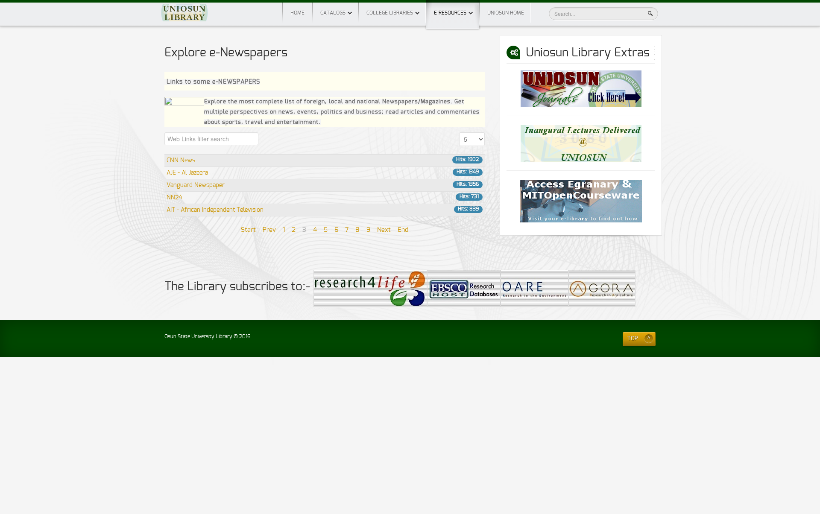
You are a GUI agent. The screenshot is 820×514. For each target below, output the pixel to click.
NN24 (174, 198)
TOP (632, 339)
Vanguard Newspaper (196, 185)
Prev (269, 230)
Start (248, 230)
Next (384, 230)
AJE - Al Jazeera (187, 173)
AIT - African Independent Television (215, 210)
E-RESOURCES (450, 12)
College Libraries (389, 12)
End (403, 230)
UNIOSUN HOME (505, 12)
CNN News (181, 161)
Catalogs (333, 12)
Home (297, 12)
